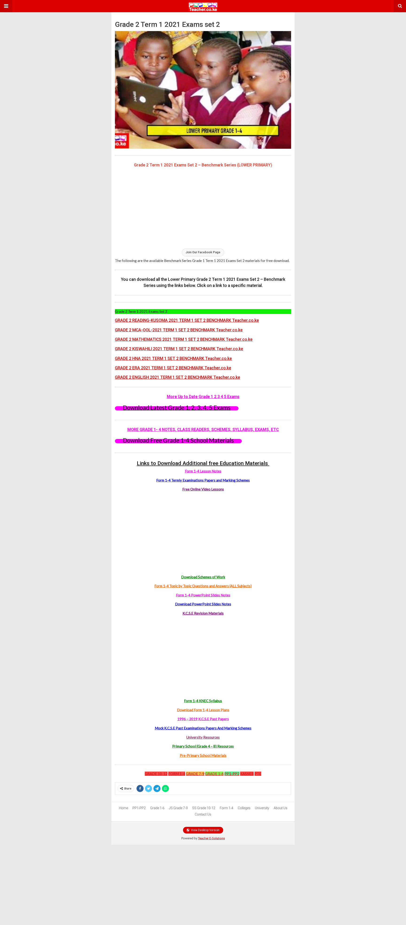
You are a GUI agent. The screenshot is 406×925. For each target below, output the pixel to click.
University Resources (203, 737)
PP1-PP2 (231, 774)
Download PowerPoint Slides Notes (203, 604)
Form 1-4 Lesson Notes (203, 471)
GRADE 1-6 (214, 774)
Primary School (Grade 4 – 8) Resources (203, 746)
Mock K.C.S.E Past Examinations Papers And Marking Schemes (203, 728)
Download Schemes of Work (203, 577)
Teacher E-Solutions (211, 838)
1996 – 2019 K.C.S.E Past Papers (203, 719)
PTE (257, 774)
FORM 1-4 (176, 774)
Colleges (244, 808)
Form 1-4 (226, 808)
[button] (6, 6)
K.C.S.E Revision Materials (203, 613)
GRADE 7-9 (195, 774)
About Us (280, 808)
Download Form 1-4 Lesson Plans (203, 710)
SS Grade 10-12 (203, 808)
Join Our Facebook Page (203, 252)
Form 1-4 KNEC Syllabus (203, 701)
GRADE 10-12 (156, 774)
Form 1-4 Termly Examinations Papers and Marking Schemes (203, 480)
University (262, 808)
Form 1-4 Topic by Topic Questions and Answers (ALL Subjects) (203, 586)
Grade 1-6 (157, 808)
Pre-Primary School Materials (203, 755)
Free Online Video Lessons (203, 489)
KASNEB (247, 774)
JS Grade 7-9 (178, 808)
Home (123, 808)
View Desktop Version (204, 830)
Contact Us (203, 814)
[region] (203, 207)
